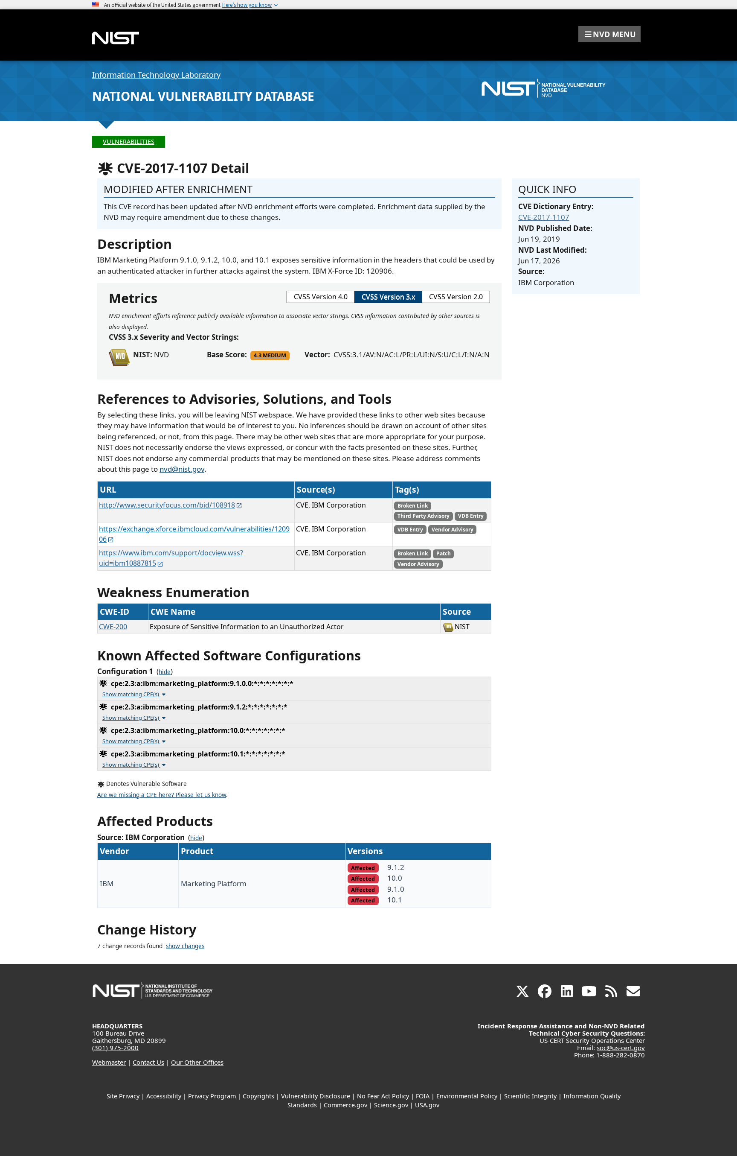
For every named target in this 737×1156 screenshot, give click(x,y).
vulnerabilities (128, 141)
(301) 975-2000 (115, 1047)
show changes (185, 946)
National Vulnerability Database (203, 96)
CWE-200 (113, 626)
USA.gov (427, 1105)
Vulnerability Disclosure (315, 1096)
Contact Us (148, 1062)
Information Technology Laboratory (156, 75)
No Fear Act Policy (383, 1096)
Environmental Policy (466, 1096)
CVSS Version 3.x (388, 296)
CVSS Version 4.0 (321, 296)
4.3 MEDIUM (270, 355)
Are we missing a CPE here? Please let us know (161, 795)
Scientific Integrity (530, 1096)
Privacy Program (212, 1096)
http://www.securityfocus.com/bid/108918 (167, 505)
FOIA (422, 1096)
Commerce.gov (345, 1105)
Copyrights (258, 1096)
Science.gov (391, 1105)
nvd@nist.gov (182, 469)
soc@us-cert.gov (621, 1047)
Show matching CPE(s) (131, 694)
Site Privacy (123, 1096)
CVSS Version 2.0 (456, 296)
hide (165, 672)
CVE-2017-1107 (543, 217)
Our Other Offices (197, 1062)
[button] (609, 34)
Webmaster (109, 1062)
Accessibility (163, 1096)
